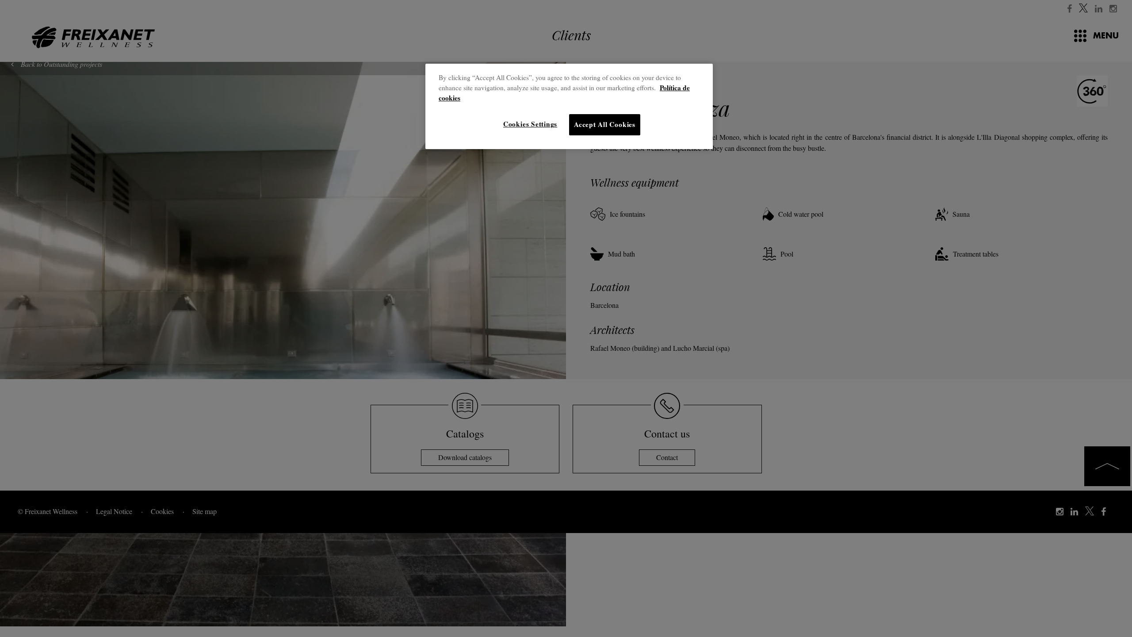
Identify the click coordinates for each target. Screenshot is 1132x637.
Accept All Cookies (604, 124)
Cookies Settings (530, 124)
